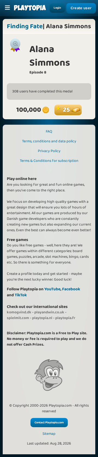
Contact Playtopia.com (49, 422)
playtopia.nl (42, 318)
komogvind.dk (19, 312)
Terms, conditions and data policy (49, 141)
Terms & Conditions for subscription (49, 161)
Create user (81, 8)
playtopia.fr (65, 318)
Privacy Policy (49, 151)
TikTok (21, 295)
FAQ (49, 131)
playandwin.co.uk (49, 312)
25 (67, 110)
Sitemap (49, 434)
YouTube (52, 289)
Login (57, 7)
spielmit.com (18, 318)
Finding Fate (25, 26)
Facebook (71, 289)
